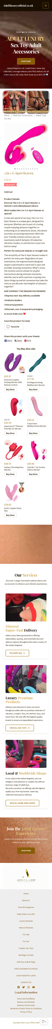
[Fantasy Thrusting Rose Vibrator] (14, 450)
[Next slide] (47, 102)
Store (6, 115)
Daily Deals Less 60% (26, 914)
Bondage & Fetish (26, 955)
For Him (26, 934)
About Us (26, 900)
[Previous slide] (5, 102)
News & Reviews (26, 927)
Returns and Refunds (26, 1002)
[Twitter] (23, 987)
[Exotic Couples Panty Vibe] (14, 491)
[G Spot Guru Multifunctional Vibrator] (37, 406)
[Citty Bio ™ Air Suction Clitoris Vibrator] (37, 450)
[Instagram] (28, 987)
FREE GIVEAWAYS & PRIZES (26, 968)
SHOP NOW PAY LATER (26, 975)
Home (26, 893)
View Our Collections (23, 115)
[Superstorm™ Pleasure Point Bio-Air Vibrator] (14, 406)
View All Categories (26, 907)
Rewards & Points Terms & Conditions (26, 1008)
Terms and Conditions (26, 998)
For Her (26, 941)
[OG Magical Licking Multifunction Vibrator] (37, 362)
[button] (13, 326)
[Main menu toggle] (46, 6)
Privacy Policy (26, 1012)
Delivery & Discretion (26, 1005)
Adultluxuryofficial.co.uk (18, 5)
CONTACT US (26, 982)
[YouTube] (33, 987)
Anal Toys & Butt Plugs (26, 962)
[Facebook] (18, 987)
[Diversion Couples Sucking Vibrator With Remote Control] (14, 362)
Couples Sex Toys (26, 948)
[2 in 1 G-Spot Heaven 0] (26, 145)
